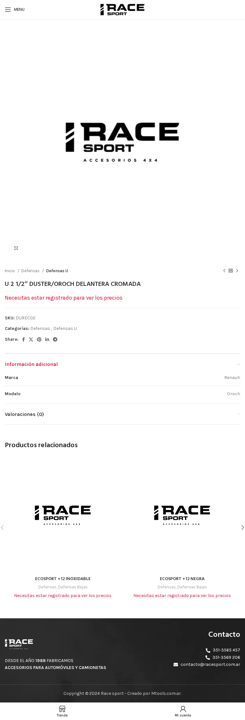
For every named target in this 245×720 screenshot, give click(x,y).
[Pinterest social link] (39, 339)
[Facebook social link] (23, 339)
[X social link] (31, 339)
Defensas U (57, 270)
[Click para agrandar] (16, 248)
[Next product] (237, 271)
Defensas (31, 270)
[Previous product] (224, 271)
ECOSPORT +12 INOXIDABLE (63, 579)
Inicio (10, 270)
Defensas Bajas (73, 587)
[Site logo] (122, 9)
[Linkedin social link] (47, 339)
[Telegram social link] (55, 339)
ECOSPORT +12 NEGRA (182, 579)
